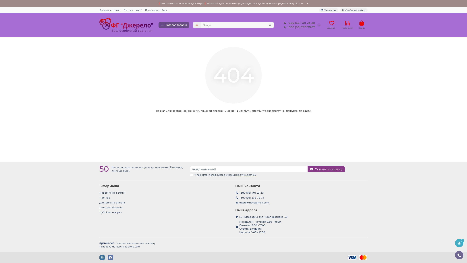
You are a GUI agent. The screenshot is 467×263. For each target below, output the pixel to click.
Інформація (109, 186)
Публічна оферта (110, 212)
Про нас (128, 10)
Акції (139, 10)
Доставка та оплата (109, 10)
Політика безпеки (111, 207)
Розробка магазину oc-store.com (119, 246)
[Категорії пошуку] (197, 25)
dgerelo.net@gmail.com (254, 202)
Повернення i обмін (156, 10)
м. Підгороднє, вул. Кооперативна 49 (263, 216)
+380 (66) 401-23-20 (301, 22)
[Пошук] (270, 25)
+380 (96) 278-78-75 (301, 27)
